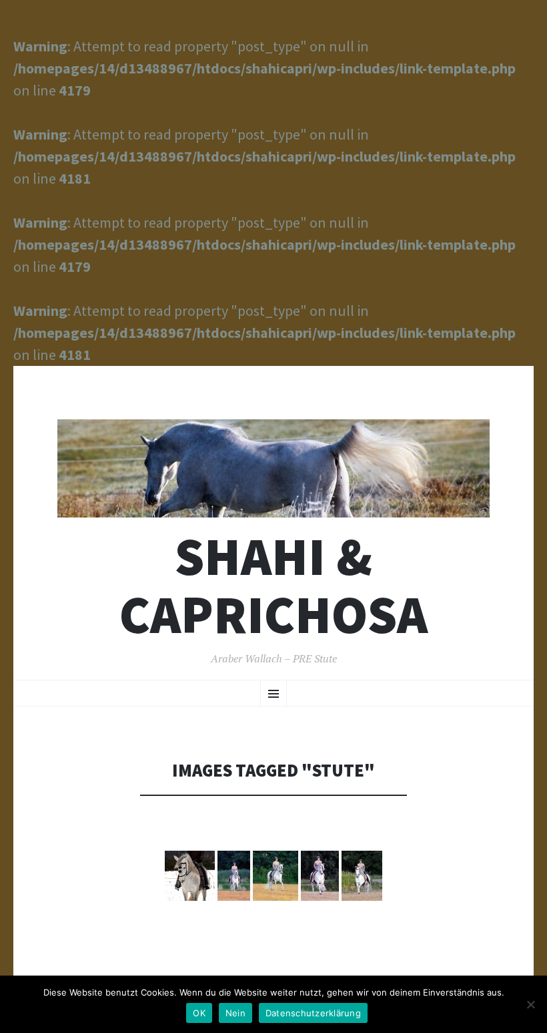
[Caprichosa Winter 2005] (190, 876)
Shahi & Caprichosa (273, 586)
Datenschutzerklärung (313, 1013)
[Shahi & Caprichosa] (273, 468)
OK (199, 1013)
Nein (235, 1013)
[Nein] (530, 1004)
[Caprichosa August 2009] (233, 876)
